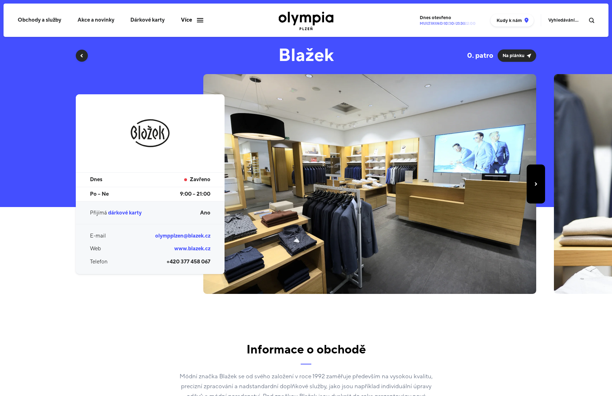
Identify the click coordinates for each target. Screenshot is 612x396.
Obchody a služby (39, 20)
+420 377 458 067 (188, 261)
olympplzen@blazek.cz (182, 236)
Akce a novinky (96, 20)
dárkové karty (125, 213)
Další (536, 183)
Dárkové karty (147, 20)
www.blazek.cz (192, 248)
